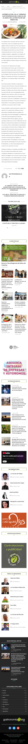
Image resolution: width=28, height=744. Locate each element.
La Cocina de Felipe (16, 473)
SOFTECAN (16, 736)
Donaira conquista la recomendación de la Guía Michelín (20, 303)
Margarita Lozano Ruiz (17, 501)
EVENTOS (21, 742)
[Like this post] (16, 168)
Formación (15, 699)
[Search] (26, 2)
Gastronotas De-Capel (17, 483)
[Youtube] (18, 728)
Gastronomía (15, 695)
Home (2, 6)
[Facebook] (9, 728)
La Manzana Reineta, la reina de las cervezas (20, 281)
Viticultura (15, 702)
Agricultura (15, 711)
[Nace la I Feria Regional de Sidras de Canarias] (14, 253)
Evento (15, 693)
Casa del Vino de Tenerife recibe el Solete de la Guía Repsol (19, 388)
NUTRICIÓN (22, 740)
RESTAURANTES (13, 740)
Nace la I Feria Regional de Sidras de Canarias (13, 264)
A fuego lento (14, 624)
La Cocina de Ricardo (16, 614)
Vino (15, 706)
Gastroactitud (14, 492)
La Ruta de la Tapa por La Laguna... (14, 223)
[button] (2, 216)
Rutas (8, 6)
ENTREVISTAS (5, 740)
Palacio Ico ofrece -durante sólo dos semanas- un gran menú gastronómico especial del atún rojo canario (20, 328)
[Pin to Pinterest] (21, 168)
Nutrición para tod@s (16, 596)
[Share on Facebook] (18, 168)
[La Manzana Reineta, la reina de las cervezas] (21, 274)
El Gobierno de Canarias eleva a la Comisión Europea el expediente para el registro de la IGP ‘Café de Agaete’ (19, 430)
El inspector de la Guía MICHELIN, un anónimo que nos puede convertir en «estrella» (6, 327)
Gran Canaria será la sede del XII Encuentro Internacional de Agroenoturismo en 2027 (19, 417)
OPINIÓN (7, 742)
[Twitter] (14, 728)
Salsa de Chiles (15, 578)
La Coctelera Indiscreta (17, 587)
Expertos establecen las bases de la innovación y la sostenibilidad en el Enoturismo (7, 306)
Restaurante (15, 709)
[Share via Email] (22, 168)
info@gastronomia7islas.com (19, 724)
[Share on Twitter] (19, 168)
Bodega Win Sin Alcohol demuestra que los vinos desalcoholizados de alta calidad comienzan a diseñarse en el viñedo (19, 442)
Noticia (15, 690)
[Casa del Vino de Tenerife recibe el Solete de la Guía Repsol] (5, 389)
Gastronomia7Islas (12, 22)
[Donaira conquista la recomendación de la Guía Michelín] (21, 296)
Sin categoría (15, 704)
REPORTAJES (14, 742)
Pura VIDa (13, 605)
